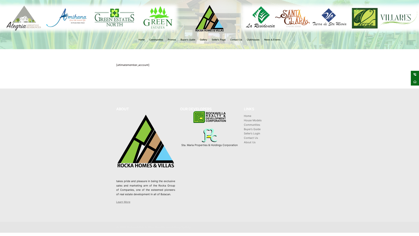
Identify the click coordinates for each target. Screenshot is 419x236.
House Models (253, 120)
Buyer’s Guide (188, 39)
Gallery (203, 39)
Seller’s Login (252, 133)
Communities (156, 39)
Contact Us (236, 39)
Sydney (186, 227)
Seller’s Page (219, 39)
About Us (249, 142)
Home (141, 39)
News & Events (272, 39)
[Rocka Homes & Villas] (209, 19)
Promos (172, 39)
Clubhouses (253, 39)
